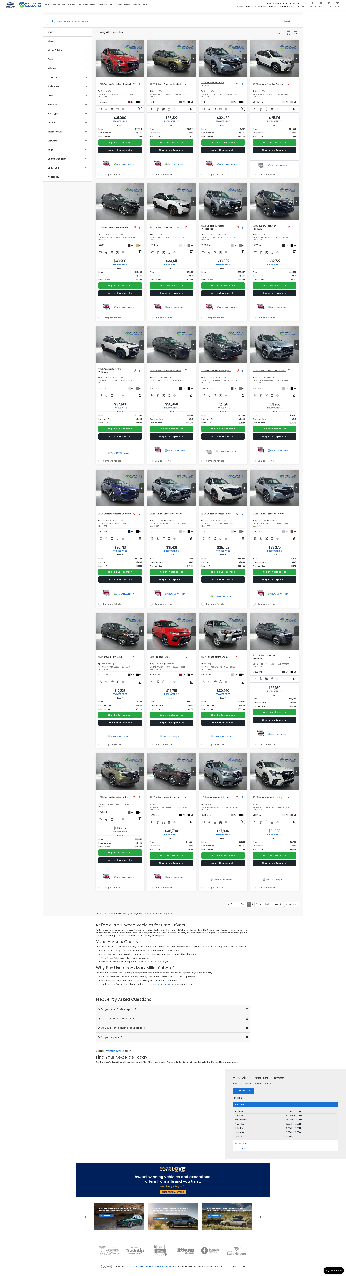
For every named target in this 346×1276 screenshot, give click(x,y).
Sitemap (145, 1266)
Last (277, 904)
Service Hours (241, 1143)
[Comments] (140, 109)
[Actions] (139, 84)
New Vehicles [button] (54, 5)
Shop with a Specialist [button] (120, 150)
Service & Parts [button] (115, 5)
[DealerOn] (107, 1266)
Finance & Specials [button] (132, 5)
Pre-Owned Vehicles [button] (87, 5)
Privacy (153, 1266)
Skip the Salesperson (120, 142)
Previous (85, 1216)
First (232, 904)
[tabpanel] (119, 1216)
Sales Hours (240, 1104)
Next (267, 904)
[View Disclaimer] (123, 109)
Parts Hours (240, 1148)
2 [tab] (175, 1234)
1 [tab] (171, 1234)
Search (287, 21)
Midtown (167, 1266)
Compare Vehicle (112, 174)
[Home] (46, 5)
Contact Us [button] (243, 1090)
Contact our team (116, 1050)
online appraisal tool (160, 984)
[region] (120, 133)
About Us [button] (145, 5)
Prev (242, 904)
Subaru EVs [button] (103, 5)
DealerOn (137, 1266)
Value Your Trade (69, 5)
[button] (141, 58)
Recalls (160, 1266)
